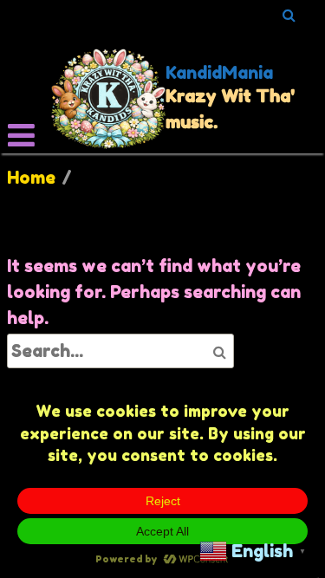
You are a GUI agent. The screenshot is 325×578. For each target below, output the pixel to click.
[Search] (290, 14)
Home (31, 177)
